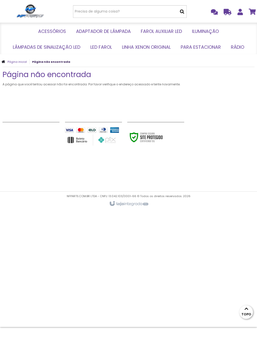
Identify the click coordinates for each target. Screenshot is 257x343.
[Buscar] (182, 11)
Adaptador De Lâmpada (25, 136)
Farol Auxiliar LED (18, 142)
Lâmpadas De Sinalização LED (29, 155)
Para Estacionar (17, 174)
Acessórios (13, 130)
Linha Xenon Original (21, 167)
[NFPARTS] (30, 11)
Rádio (8, 180)
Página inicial (17, 62)
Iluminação (13, 149)
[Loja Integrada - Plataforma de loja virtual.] (128, 204)
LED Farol (11, 161)
